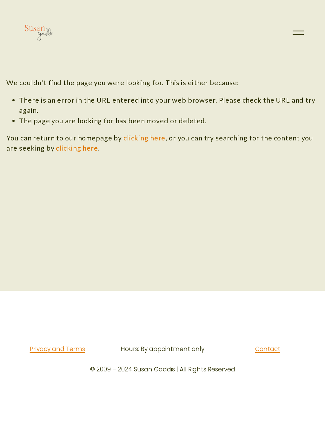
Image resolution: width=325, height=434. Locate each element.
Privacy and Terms (57, 349)
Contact (267, 349)
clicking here (144, 138)
